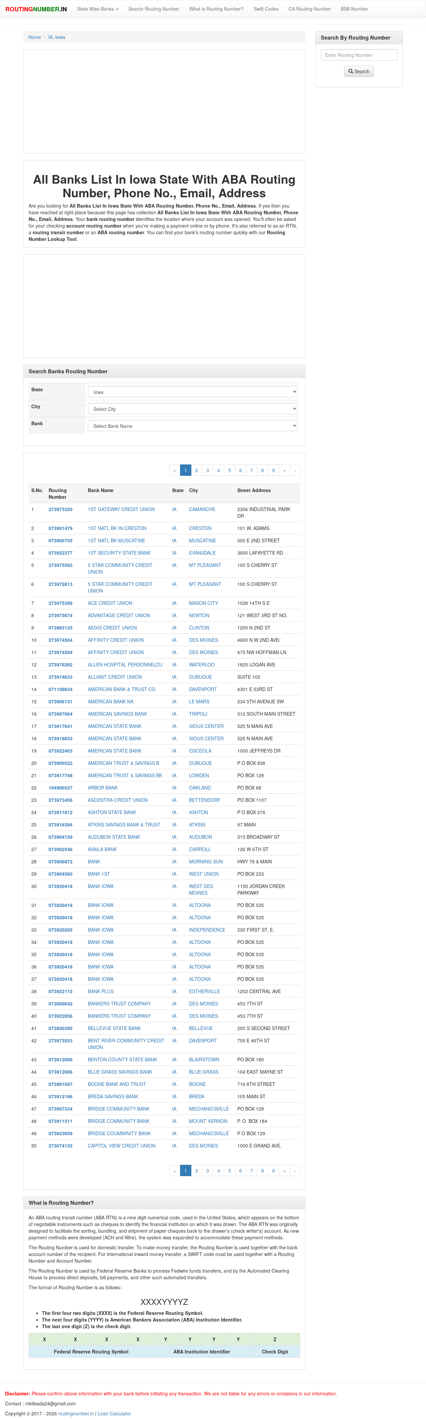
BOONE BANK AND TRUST (117, 1084)
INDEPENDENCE (207, 929)
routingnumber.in (76, 1413)
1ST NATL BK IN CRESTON (117, 528)
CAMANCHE (202, 509)
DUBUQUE (200, 676)
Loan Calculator (114, 1413)
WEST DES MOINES (201, 889)
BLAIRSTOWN (204, 1059)
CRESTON (200, 528)
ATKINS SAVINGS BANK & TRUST (124, 824)
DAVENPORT (203, 689)
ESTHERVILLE (204, 991)
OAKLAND (200, 787)
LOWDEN (199, 775)
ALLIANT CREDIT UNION (115, 676)
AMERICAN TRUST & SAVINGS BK (125, 775)
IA (174, 509)
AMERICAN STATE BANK (114, 726)
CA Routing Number (310, 8)
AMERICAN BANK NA (110, 701)
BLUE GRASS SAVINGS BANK (120, 1071)
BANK (94, 861)
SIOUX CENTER (206, 726)
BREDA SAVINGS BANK (113, 1096)
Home (34, 37)
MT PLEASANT (205, 565)
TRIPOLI (198, 713)
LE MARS (199, 701)
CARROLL (200, 849)
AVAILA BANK (102, 849)
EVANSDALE (202, 552)
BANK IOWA (100, 886)
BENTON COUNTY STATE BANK (122, 1059)
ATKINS (197, 824)
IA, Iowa (56, 37)
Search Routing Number (153, 8)
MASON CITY (203, 603)
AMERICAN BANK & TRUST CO (121, 689)
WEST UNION (204, 873)
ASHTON (198, 812)
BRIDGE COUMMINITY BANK (119, 1133)
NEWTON (199, 615)
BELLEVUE (201, 1028)
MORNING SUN (206, 861)
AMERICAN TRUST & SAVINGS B (123, 763)
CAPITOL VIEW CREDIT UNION (121, 1145)
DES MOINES (203, 639)
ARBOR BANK (103, 787)
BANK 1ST (99, 873)
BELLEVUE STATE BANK (114, 1028)
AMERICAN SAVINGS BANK (117, 713)
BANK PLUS (100, 991)
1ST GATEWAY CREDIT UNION (121, 509)
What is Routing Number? (216, 8)
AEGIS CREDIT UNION (112, 627)
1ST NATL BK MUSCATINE (116, 540)
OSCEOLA (200, 750)
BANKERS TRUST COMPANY (119, 1003)
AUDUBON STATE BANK (114, 836)
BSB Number (354, 8)
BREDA (196, 1096)
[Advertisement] (164, 101)
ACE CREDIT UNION (110, 603)
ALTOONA (200, 905)
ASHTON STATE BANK (112, 812)
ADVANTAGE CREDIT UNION (119, 615)
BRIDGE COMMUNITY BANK (118, 1108)
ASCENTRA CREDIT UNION (118, 800)
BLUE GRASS (203, 1071)
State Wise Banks (96, 8)
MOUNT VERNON (208, 1121)
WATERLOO (202, 664)
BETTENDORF (205, 800)
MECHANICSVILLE (209, 1108)
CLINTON (199, 627)
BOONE (197, 1084)
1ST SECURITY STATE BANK (119, 552)
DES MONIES (203, 1003)
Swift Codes (266, 8)
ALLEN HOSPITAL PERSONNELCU (125, 664)
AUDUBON (200, 836)
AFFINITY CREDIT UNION (116, 639)
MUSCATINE (202, 540)
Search (361, 71)
